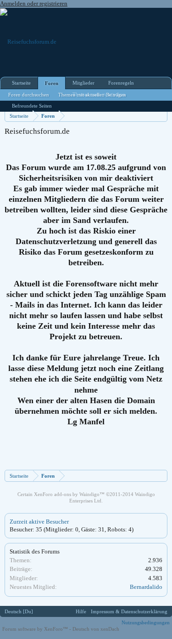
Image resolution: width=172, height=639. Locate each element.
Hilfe (81, 611)
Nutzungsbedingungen (146, 622)
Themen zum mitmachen (98, 94)
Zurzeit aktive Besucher (39, 521)
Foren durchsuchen (28, 94)
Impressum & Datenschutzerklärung (129, 611)
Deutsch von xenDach (95, 629)
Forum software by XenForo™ (35, 629)
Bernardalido (146, 586)
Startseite (21, 83)
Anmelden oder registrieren (33, 3)
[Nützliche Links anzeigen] (162, 116)
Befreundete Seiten (32, 105)
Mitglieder (83, 83)
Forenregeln (121, 83)
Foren (51, 83)
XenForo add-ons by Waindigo (67, 494)
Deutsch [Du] (19, 611)
